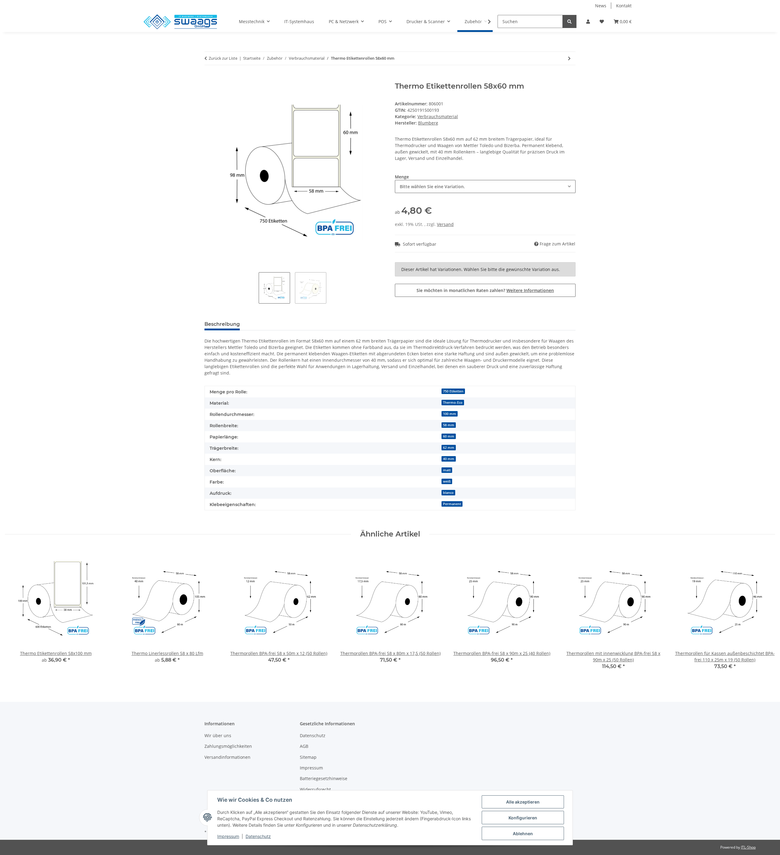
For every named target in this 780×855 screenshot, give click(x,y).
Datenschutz (312, 735)
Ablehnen (523, 833)
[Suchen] (569, 21)
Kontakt (624, 6)
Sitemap (308, 757)
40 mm (448, 459)
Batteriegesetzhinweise (323, 778)
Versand (445, 224)
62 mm (448, 447)
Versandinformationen (227, 757)
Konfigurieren (523, 817)
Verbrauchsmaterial (437, 116)
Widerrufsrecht (315, 789)
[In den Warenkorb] (209, 78)
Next (765, 613)
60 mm (448, 436)
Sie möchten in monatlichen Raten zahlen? (485, 290)
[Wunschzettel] (602, 21)
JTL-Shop (748, 847)
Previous (15, 613)
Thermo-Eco (453, 402)
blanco (448, 493)
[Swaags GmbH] (180, 21)
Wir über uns (217, 735)
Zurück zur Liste (223, 58)
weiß (447, 481)
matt (447, 470)
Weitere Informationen (530, 290)
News (600, 6)
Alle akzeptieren (523, 801)
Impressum (311, 768)
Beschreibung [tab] (222, 324)
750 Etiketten (453, 391)
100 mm (449, 414)
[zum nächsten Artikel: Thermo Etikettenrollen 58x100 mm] (569, 58)
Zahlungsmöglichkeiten (228, 746)
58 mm (448, 425)
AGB (304, 746)
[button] (588, 21)
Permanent (452, 504)
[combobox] (485, 186)
